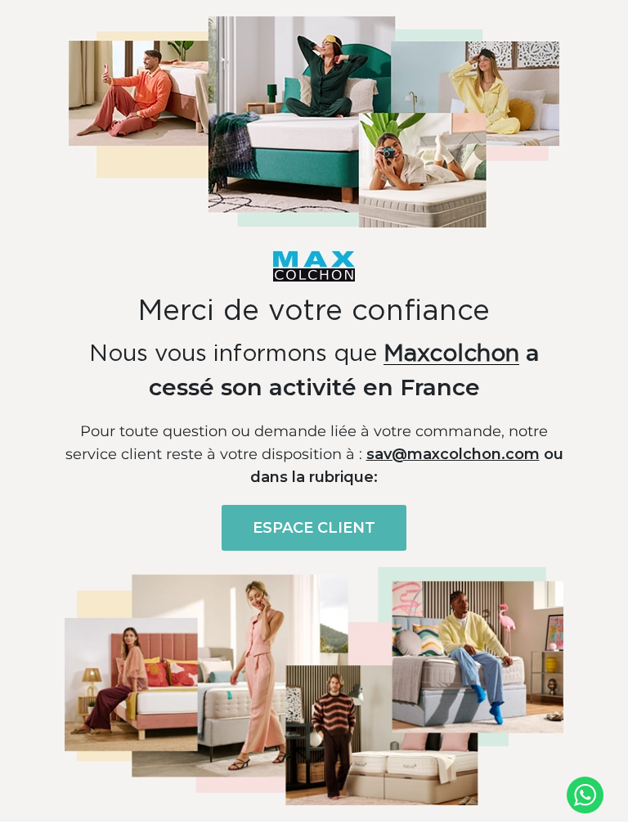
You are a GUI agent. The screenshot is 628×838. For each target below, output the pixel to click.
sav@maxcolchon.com (453, 454)
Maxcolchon (451, 354)
